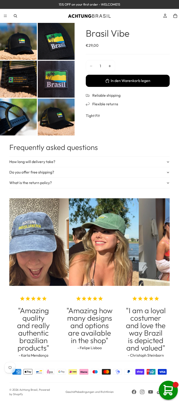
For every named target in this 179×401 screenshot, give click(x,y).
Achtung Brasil (28, 389)
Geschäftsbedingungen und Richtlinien (89, 392)
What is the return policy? (30, 182)
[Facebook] (134, 392)
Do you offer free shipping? (31, 172)
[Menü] (5, 16)
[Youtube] (150, 392)
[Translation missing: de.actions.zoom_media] (18, 41)
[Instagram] (142, 392)
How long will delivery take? (32, 161)
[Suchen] (15, 16)
